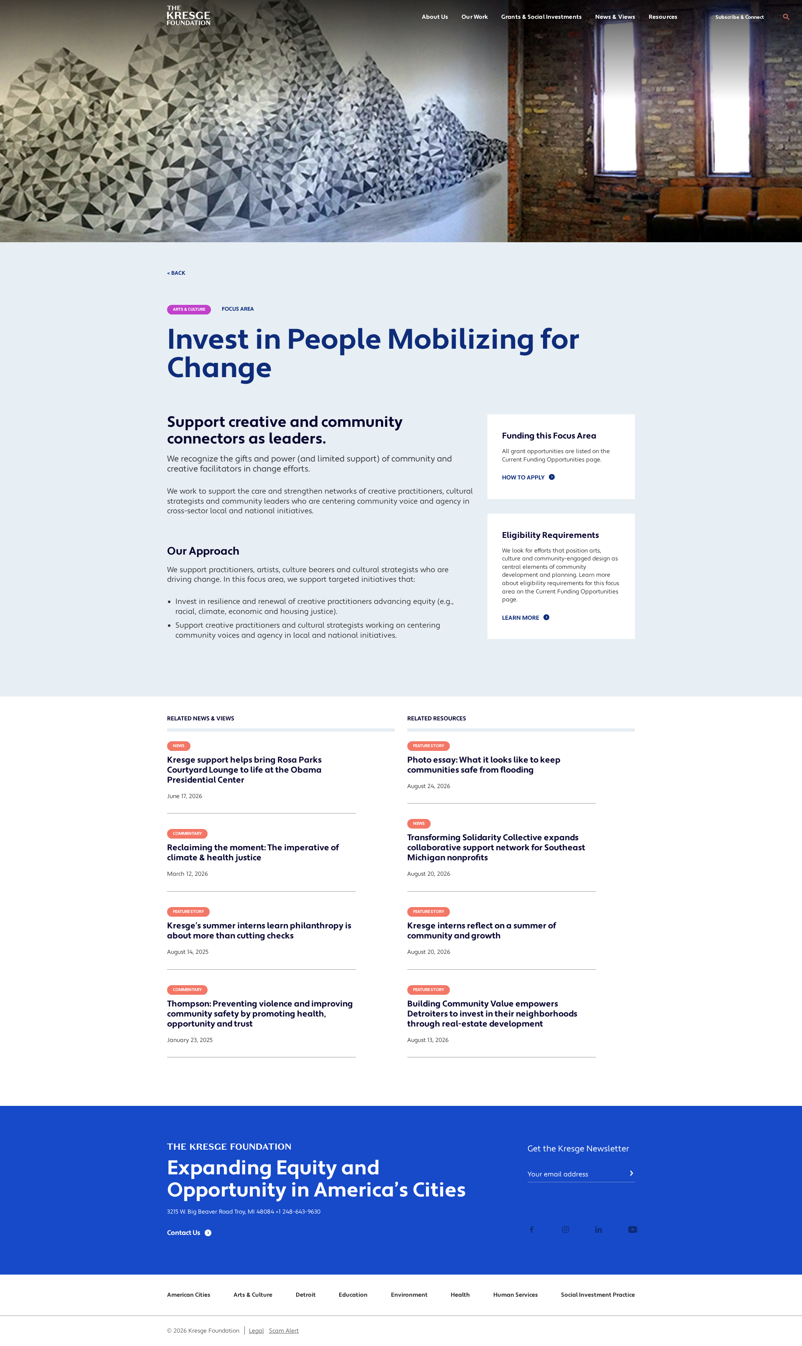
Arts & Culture (189, 309)
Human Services (515, 1295)
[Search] (786, 17)
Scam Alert (284, 1331)
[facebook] (532, 1230)
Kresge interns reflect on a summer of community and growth (481, 930)
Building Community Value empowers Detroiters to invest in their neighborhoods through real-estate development (492, 1014)
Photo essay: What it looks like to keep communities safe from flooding (484, 765)
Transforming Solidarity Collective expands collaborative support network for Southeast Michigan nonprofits (496, 847)
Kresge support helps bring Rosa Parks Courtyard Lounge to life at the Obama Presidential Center (244, 770)
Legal (256, 1331)
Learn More (520, 618)
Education (353, 1295)
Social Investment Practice (598, 1295)
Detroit (306, 1295)
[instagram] (564, 1230)
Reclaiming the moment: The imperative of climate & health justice (253, 852)
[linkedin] (597, 1230)
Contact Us (183, 1233)
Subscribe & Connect (740, 17)
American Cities (189, 1295)
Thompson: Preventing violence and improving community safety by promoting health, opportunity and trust (260, 1014)
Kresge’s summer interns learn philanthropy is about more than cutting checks (259, 930)
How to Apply (523, 478)
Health (460, 1295)
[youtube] (630, 1230)
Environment (409, 1295)
